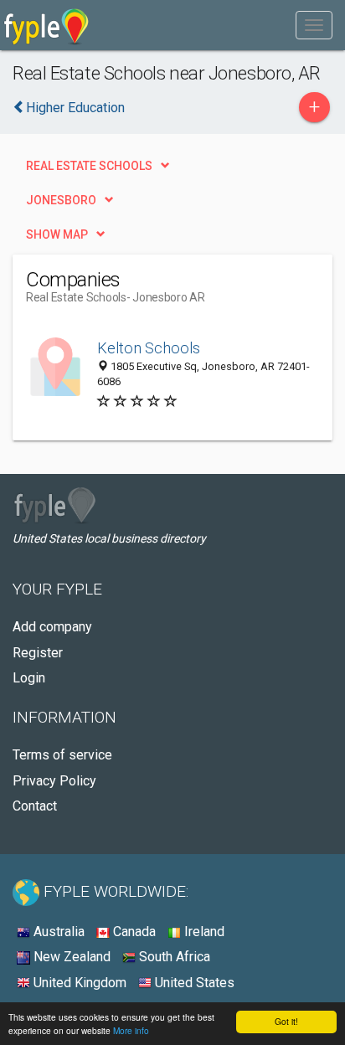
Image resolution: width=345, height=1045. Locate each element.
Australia (57, 931)
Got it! (286, 1021)
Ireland (202, 931)
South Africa (173, 957)
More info (131, 1030)
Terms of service (62, 755)
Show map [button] (57, 234)
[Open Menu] (314, 25)
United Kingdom (78, 983)
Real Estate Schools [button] (89, 165)
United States (193, 983)
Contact (35, 806)
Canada (133, 931)
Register (38, 653)
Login (29, 678)
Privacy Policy (54, 781)
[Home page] (46, 25)
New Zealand (70, 957)
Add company (52, 627)
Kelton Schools (148, 348)
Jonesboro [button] (61, 200)
